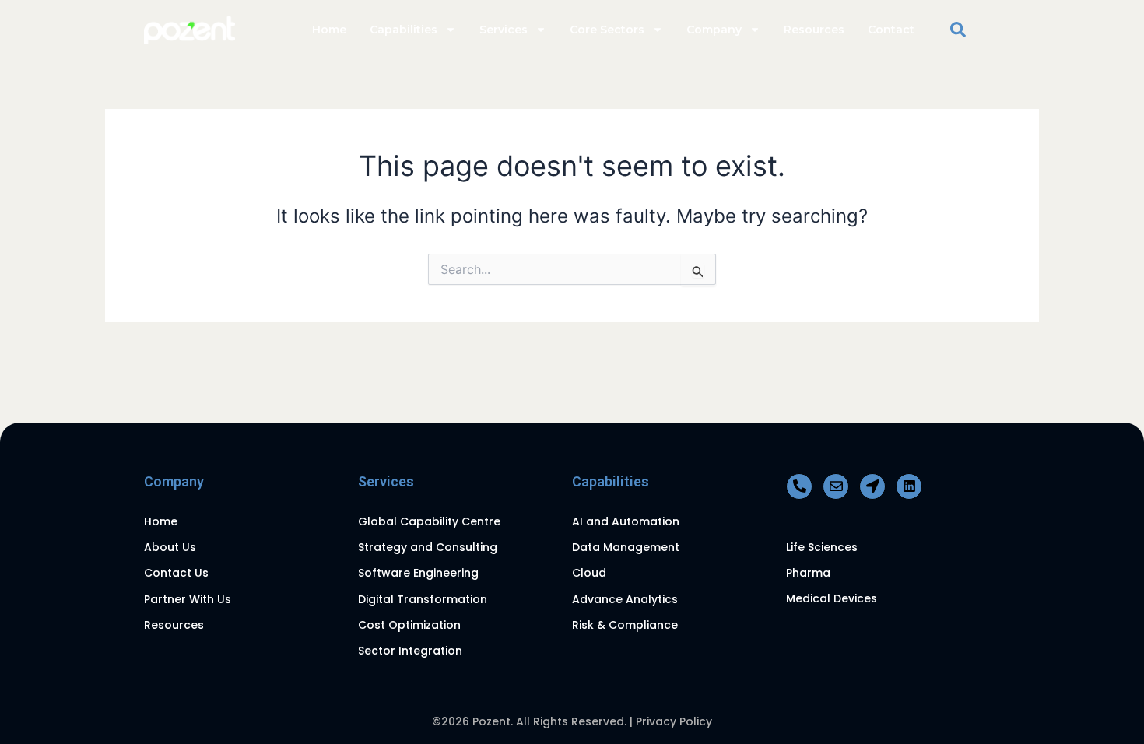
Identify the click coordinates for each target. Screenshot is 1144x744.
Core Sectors (607, 30)
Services (503, 30)
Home (329, 30)
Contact (891, 30)
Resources (814, 30)
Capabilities (403, 30)
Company (714, 30)
